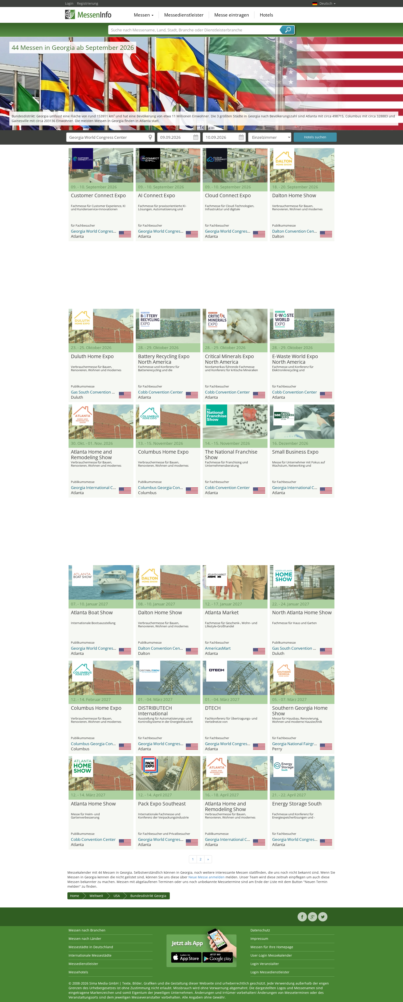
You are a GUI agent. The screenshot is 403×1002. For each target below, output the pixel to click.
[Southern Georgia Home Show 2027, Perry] (302, 678)
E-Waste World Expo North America (295, 359)
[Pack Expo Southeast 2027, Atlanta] (168, 773)
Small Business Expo (295, 452)
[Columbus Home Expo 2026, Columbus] (168, 421)
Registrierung (87, 3)
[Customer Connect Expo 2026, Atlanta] (101, 165)
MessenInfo (88, 14)
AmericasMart (218, 648)
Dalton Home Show (294, 196)
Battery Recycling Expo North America (164, 359)
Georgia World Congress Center (100, 231)
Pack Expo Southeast (162, 804)
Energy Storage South (297, 804)
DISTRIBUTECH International (155, 711)
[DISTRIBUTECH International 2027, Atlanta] (168, 678)
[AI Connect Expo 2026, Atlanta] (168, 165)
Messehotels (78, 972)
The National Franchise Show (231, 455)
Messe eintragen (231, 15)
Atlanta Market (222, 613)
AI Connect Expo (156, 196)
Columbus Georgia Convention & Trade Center (180, 487)
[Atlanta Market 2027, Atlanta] (235, 582)
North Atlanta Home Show (302, 613)
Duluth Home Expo (92, 356)
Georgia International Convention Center (108, 487)
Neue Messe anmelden (206, 877)
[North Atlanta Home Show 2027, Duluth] (302, 582)
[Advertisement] (201, 275)
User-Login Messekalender (271, 955)
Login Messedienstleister (269, 972)
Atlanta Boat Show (92, 613)
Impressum (259, 938)
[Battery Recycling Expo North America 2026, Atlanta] (168, 326)
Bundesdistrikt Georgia (148, 895)
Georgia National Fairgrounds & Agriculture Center (317, 743)
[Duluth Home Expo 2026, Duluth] (101, 326)
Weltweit (96, 895)
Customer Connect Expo (98, 196)
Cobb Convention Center (160, 392)
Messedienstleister (184, 15)
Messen (142, 15)
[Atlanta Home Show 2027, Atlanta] (101, 773)
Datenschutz (260, 930)
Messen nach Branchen (87, 930)
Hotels (266, 15)
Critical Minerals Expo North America (229, 359)
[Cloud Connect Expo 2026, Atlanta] (235, 165)
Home (74, 895)
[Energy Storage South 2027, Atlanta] (302, 773)
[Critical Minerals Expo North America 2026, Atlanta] (235, 326)
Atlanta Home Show (93, 804)
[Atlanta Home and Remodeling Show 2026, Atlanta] (101, 421)
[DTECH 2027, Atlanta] (235, 678)
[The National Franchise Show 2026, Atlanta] (235, 421)
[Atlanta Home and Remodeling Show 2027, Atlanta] (235, 773)
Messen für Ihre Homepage (271, 947)
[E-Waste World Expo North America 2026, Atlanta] (302, 326)
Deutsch (326, 3)
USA (117, 895)
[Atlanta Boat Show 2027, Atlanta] (101, 582)
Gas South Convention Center (97, 392)
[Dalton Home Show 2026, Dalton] (302, 165)
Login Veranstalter (264, 963)
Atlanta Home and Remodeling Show (91, 455)
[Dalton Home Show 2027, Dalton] (168, 582)
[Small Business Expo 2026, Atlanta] (302, 421)
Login (69, 3)
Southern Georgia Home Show (300, 711)
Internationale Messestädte (90, 955)
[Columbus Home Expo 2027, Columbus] (101, 678)
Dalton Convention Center (295, 231)
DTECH (213, 708)
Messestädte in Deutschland (91, 947)
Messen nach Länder (85, 938)
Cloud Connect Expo (228, 196)
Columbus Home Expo (163, 452)
